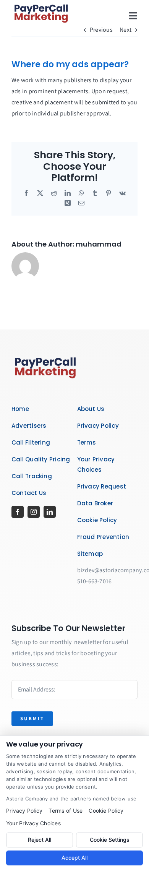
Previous (101, 30)
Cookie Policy (106, 810)
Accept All (74, 857)
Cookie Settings (110, 839)
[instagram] (34, 512)
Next (125, 30)
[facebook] (17, 512)
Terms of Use (66, 810)
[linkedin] (50, 512)
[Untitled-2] (45, 355)
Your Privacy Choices (33, 823)
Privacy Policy (24, 810)
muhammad (98, 244)
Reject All (39, 839)
